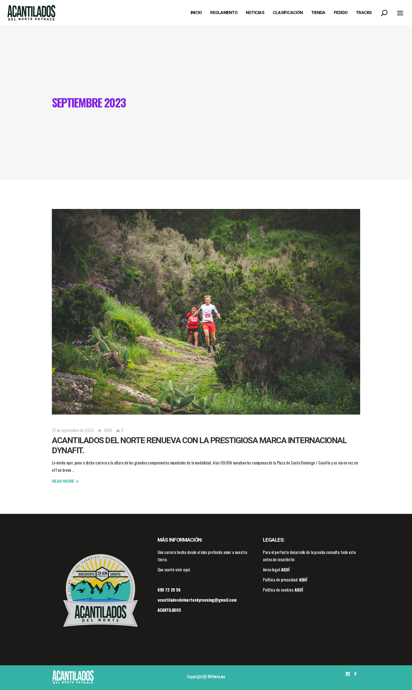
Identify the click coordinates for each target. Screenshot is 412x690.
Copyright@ (206, 676)
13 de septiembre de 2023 (72, 430)
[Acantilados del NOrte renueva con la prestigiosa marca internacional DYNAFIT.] (206, 312)
